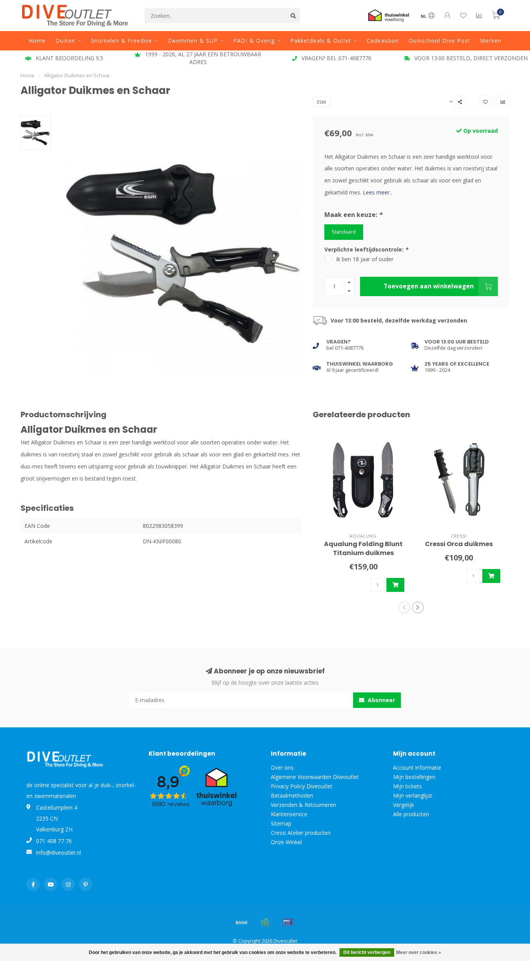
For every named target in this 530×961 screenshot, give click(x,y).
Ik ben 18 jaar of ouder (364, 259)
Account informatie (417, 767)
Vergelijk (403, 804)
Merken (490, 40)
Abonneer (380, 700)
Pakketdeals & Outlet (320, 40)
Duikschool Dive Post (439, 40)
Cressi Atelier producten (301, 832)
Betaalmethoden (292, 795)
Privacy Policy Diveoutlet (302, 786)
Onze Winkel (286, 842)
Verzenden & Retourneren (303, 804)
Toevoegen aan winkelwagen (429, 286)
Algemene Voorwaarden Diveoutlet (315, 777)
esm (321, 102)
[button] (404, 607)
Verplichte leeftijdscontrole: (366, 249)
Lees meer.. (377, 192)
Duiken (65, 40)
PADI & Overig (254, 40)
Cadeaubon (383, 40)
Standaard (344, 232)
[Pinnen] (288, 922)
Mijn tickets (407, 786)
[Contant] (265, 922)
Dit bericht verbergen (366, 952)
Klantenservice (289, 814)
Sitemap (281, 823)
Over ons (282, 767)
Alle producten (411, 814)
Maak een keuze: (353, 214)
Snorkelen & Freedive (121, 40)
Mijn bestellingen (414, 777)
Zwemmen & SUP (193, 40)
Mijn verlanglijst (412, 795)
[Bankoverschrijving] (241, 922)
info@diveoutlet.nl (58, 852)
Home (37, 40)
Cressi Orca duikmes (459, 543)
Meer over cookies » (418, 952)
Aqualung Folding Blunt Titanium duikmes (363, 548)
